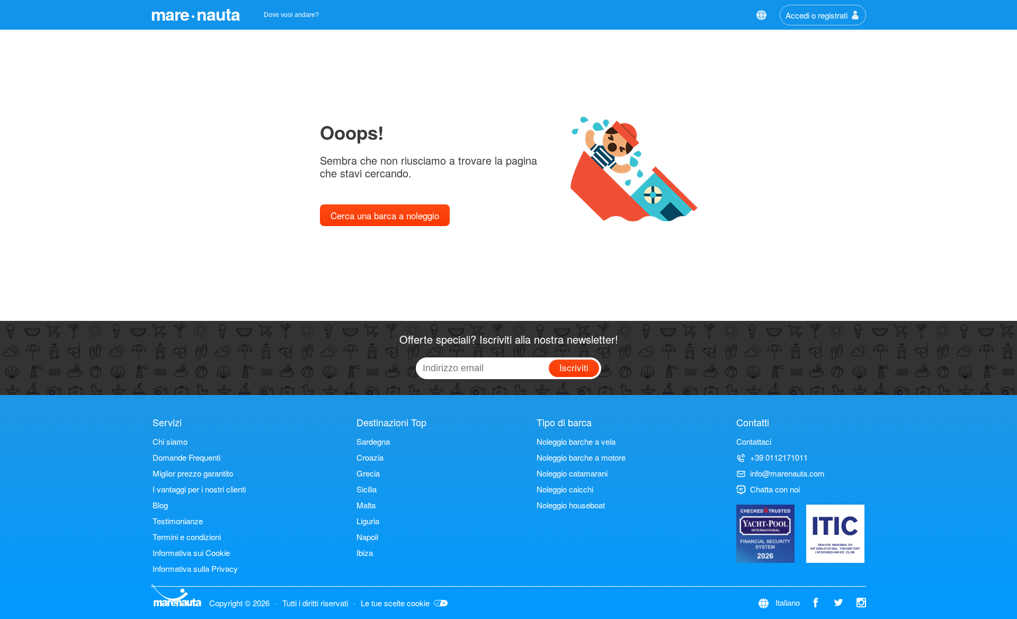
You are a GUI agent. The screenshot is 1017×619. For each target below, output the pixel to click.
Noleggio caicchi (565, 489)
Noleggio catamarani (572, 473)
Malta (366, 504)
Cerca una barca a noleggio (385, 215)
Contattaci (753, 441)
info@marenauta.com (787, 473)
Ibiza (364, 552)
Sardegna (373, 441)
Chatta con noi (775, 489)
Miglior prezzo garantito (193, 473)
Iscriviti (573, 367)
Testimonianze (178, 520)
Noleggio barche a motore (581, 457)
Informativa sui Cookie (191, 552)
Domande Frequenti (186, 457)
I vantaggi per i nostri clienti (199, 489)
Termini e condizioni (187, 536)
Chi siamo (170, 441)
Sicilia (366, 489)
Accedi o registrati (817, 15)
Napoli (367, 536)
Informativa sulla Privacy (195, 568)
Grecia (368, 473)
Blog (160, 504)
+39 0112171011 (779, 457)
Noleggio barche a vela (576, 441)
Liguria (367, 520)
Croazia (369, 457)
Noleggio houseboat (571, 504)
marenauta (195, 14)
